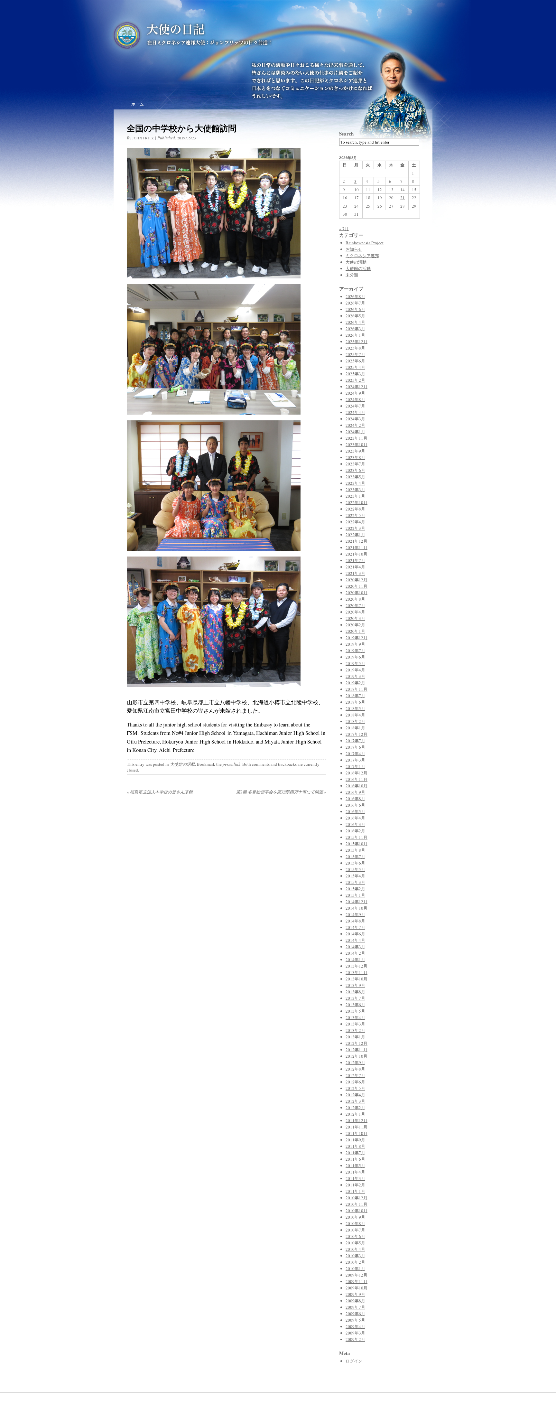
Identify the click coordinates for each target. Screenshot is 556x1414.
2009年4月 (355, 1326)
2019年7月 (355, 650)
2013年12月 (356, 966)
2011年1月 (355, 1191)
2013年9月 (355, 985)
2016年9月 (355, 792)
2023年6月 (355, 470)
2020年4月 (355, 612)
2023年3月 (355, 489)
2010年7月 (355, 1230)
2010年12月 (356, 1198)
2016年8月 (355, 798)
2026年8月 (355, 296)
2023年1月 (355, 496)
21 (402, 198)
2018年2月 (355, 721)
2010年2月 (355, 1262)
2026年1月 (355, 335)
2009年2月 (355, 1339)
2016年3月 (355, 824)
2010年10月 (356, 1210)
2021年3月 (355, 573)
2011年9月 (355, 1140)
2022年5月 (355, 515)
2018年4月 (355, 715)
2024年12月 (356, 386)
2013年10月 (356, 979)
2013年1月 (355, 1037)
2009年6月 (355, 1313)
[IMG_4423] (214, 691)
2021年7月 (355, 560)
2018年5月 (355, 708)
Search (346, 133)
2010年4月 (355, 1249)
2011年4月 (355, 1172)
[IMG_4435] (214, 418)
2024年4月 (355, 412)
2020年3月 (355, 618)
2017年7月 (355, 741)
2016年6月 (355, 805)
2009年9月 (355, 1294)
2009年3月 (355, 1333)
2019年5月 (355, 663)
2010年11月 (356, 1204)
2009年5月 (355, 1320)
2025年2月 (355, 380)
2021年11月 (356, 547)
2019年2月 (355, 683)
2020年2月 (355, 625)
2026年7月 (355, 303)
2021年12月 (356, 541)
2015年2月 (355, 889)
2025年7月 (355, 354)
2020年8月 (355, 599)
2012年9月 (355, 1062)
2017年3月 (355, 760)
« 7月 (344, 228)
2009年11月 (356, 1281)
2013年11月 (356, 972)
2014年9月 (355, 914)
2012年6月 (355, 1082)
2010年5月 (355, 1243)
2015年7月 (355, 856)
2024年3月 (355, 419)
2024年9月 (355, 393)
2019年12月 (356, 638)
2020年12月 (356, 580)
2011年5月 (355, 1165)
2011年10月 (356, 1133)
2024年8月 (355, 399)
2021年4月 (355, 567)
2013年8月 (355, 992)
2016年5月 (355, 811)
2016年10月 (356, 786)
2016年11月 (356, 779)
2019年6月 (355, 657)
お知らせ (354, 249)
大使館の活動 (182, 764)
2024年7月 (355, 406)
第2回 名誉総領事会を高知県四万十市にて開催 (281, 792)
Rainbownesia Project (365, 243)
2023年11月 (356, 438)
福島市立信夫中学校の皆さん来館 (160, 792)
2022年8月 (355, 509)
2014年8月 (355, 921)
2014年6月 (355, 934)
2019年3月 (355, 676)
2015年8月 (355, 850)
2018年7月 (355, 695)
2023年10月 (356, 444)
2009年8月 (355, 1301)
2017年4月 (355, 753)
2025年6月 (355, 361)
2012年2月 (355, 1107)
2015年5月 (355, 869)
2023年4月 (355, 483)
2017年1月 (355, 766)
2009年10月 (356, 1288)
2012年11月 (356, 1050)
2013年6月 (355, 1004)
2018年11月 (356, 689)
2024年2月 (355, 425)
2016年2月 (355, 831)
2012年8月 (355, 1069)
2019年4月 (355, 670)
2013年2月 (355, 1030)
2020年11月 (356, 586)
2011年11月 (356, 1127)
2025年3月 (355, 374)
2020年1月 (355, 631)
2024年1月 (355, 432)
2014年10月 (356, 908)
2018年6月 (355, 702)
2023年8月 (355, 457)
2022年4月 (355, 522)
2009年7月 (355, 1307)
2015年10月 (356, 844)
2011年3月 (355, 1178)
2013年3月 (355, 1024)
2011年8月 (355, 1146)
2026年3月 (355, 329)
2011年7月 (355, 1153)
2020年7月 (355, 605)
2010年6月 (355, 1236)
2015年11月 (356, 837)
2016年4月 (355, 818)
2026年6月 (355, 309)
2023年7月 (355, 464)
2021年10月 (356, 554)
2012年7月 (355, 1075)
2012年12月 (356, 1043)
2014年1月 (355, 959)
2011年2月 (355, 1185)
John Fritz (143, 138)
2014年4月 (355, 940)
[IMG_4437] (214, 554)
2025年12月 (356, 341)
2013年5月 (355, 1011)
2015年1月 (355, 895)
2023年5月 (355, 477)
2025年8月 (355, 348)
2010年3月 (355, 1256)
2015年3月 (355, 882)
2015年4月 (355, 876)
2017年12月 (356, 734)
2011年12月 (356, 1120)
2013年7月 (355, 998)
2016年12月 (356, 773)
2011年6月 (355, 1159)
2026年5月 (355, 316)
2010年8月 (355, 1223)
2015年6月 (355, 863)
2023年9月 (355, 451)
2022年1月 (355, 535)
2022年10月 (356, 502)
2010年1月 (355, 1268)
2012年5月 (355, 1088)
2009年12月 (356, 1275)
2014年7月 (355, 927)
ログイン (354, 1361)
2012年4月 (355, 1095)
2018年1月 (355, 728)
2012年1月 (355, 1114)
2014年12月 (356, 901)
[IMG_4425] (214, 282)
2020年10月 (356, 592)
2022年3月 (355, 528)
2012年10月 (356, 1056)
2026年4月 (355, 322)
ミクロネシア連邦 (362, 255)
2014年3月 (355, 947)
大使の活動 (356, 262)
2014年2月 (355, 953)
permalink (231, 764)
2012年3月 (355, 1101)
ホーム (137, 104)
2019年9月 (355, 644)
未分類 (352, 275)
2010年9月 (355, 1217)
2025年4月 (355, 367)
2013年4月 (355, 1017)
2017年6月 (355, 747)
